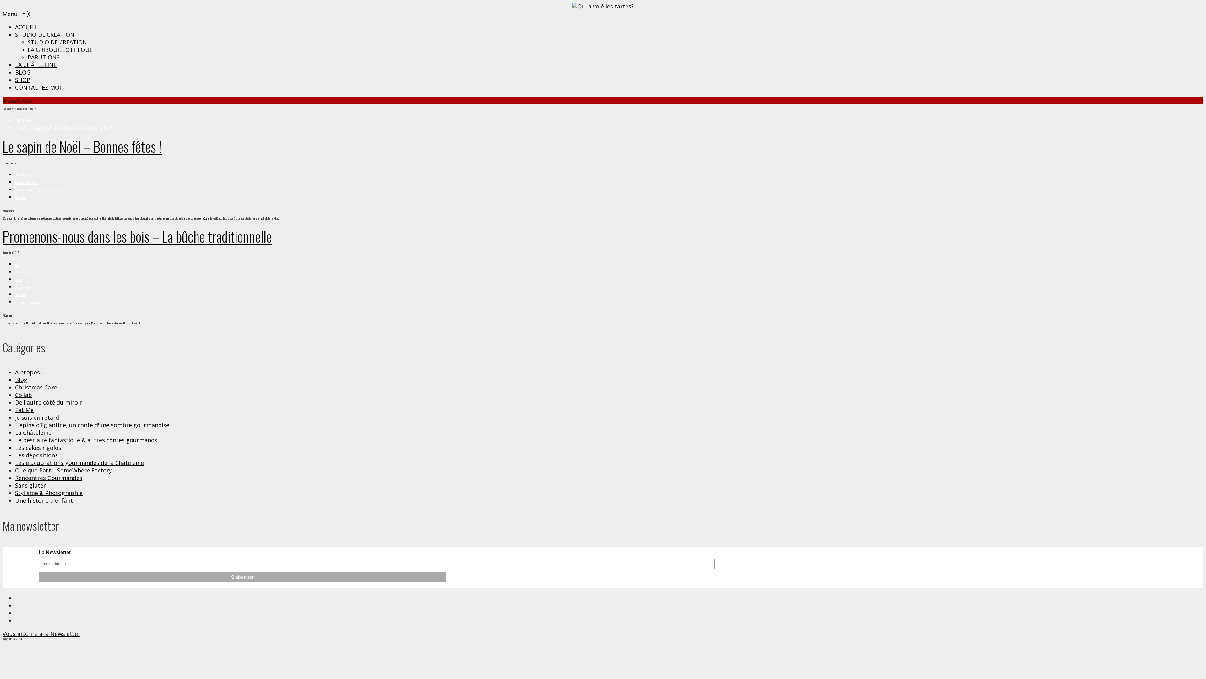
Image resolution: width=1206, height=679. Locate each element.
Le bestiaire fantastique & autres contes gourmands (39, 190)
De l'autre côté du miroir (26, 182)
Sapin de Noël (210, 218)
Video (276, 218)
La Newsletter (55, 552)
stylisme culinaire (257, 218)
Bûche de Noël (24, 323)
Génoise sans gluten (81, 323)
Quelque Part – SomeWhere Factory (63, 470)
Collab (23, 395)
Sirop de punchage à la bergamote (232, 218)
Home (23, 120)
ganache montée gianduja (75, 218)
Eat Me (18, 279)
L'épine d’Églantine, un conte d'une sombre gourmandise (92, 425)
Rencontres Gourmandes (48, 478)
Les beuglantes (131, 218)
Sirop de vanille (133, 323)
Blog (17, 264)
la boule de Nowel (115, 218)
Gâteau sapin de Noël (97, 218)
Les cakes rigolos (24, 287)
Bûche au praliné (10, 323)
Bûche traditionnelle (12, 218)
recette (201, 218)
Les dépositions (36, 455)
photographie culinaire (148, 218)
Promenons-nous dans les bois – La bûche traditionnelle (137, 236)
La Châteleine (33, 432)
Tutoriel (270, 218)
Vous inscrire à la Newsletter (41, 634)
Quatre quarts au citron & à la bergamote (178, 218)
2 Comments (8, 210)
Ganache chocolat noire (53, 218)
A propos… (29, 372)
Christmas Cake (22, 175)
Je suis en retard (37, 417)
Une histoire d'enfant (44, 500)
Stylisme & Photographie (27, 302)
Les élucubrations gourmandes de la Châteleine (79, 462)
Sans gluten (20, 197)
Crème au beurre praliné (32, 218)
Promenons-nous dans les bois (105, 323)
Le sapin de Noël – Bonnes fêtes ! (82, 146)
